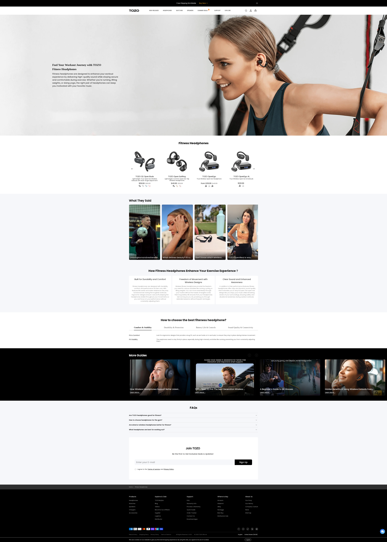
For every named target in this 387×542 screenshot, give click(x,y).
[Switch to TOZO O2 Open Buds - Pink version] (149, 186)
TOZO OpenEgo (209, 176)
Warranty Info (191, 504)
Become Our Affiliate (162, 510)
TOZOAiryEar (159, 500)
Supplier (157, 513)
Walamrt (220, 504)
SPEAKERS (190, 10)
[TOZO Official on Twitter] (252, 529)
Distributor (158, 519)
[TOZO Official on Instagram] (243, 529)
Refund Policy (133, 534)
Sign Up (243, 462)
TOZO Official (203, 534)
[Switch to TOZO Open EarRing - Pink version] (180, 186)
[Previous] (132, 169)
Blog (156, 504)
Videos (157, 507)
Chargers (132, 510)
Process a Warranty (193, 507)
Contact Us (191, 516)
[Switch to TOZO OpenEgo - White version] (209, 186)
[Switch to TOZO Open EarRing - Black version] (173, 186)
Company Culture (251, 507)
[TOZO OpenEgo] (209, 161)
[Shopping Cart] (256, 11)
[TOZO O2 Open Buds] (145, 161)
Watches (132, 504)
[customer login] (250, 11)
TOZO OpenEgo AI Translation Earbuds (241, 176)
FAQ (188, 500)
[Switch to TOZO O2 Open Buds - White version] (143, 186)
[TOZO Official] (134, 11)
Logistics (158, 516)
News (247, 510)
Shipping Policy (144, 534)
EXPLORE (228, 10)
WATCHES (179, 10)
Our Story (248, 500)
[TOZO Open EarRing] (177, 161)
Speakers (132, 507)
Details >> (202, 3)
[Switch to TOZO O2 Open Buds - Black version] (139, 186)
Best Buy (220, 513)
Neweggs (220, 510)
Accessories (133, 513)
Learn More (135, 393)
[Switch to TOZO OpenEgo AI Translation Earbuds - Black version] (239, 185)
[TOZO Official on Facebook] (239, 529)
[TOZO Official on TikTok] (248, 529)
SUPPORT (217, 10)
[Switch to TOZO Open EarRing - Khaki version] (177, 186)
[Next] (254, 169)
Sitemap (248, 513)
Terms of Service (166, 534)
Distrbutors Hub (222, 516)
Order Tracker (192, 513)
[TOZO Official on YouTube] (256, 529)
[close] (257, 3)
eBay (219, 507)
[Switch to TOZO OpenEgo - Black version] (206, 186)
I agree (248, 540)
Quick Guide (191, 510)
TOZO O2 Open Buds (145, 176)
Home (131, 487)
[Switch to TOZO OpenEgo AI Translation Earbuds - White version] (243, 185)
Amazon (220, 500)
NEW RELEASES (154, 10)
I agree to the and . (156, 469)
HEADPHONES (167, 10)
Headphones (133, 500)
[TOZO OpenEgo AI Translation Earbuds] (241, 161)
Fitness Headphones (194, 143)
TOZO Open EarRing (177, 176)
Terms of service (154, 469)
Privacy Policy (169, 469)
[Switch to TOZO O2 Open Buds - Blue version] (146, 186)
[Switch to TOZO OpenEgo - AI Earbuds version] (212, 186)
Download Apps (192, 519)
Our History (249, 504)
